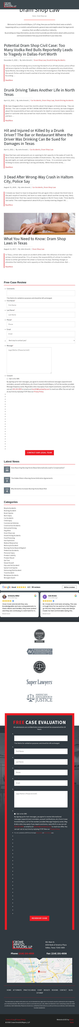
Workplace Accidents (11, 575)
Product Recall (9, 558)
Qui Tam (7, 560)
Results (47, 990)
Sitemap (40, 993)
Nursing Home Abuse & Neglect (15, 548)
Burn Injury (8, 516)
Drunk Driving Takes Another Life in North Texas (39, 92)
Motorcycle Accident (11, 545)
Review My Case (39, 918)
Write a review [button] (69, 587)
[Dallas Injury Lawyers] (10, 4)
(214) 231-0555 (26, 953)
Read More (9, 80)
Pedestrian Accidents (11, 550)
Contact (63, 990)
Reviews (55, 990)
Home (34, 16)
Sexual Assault (9, 563)
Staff (40, 990)
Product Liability (10, 555)
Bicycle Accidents (10, 508)
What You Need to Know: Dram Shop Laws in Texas (35, 241)
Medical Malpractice (11, 543)
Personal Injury (9, 553)
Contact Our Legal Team (39, 453)
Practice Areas (29, 990)
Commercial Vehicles (11, 523)
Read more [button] (6, 614)
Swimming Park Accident (12, 570)
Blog (71, 990)
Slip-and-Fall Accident (11, 565)
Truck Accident (9, 573)
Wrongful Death (9, 578)
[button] (72, 4)
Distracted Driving (10, 528)
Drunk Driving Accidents (56, 60)
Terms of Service (47, 833)
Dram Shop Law (40, 60)
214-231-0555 (17, 389)
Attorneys (17, 990)
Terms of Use (10, 1020)
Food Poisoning (9, 538)
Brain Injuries (8, 513)
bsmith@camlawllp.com (40, 389)
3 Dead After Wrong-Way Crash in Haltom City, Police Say (38, 179)
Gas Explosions (9, 540)
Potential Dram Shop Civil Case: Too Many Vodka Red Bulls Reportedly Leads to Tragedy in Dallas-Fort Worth (38, 50)
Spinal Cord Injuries (10, 568)
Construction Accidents (12, 525)
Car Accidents (36, 100)
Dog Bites (7, 530)
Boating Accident (10, 511)
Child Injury (8, 521)
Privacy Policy (39, 392)
